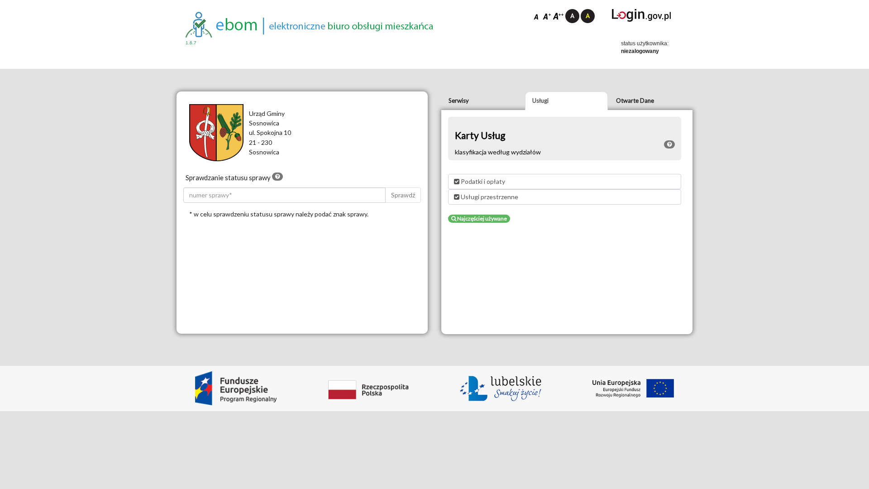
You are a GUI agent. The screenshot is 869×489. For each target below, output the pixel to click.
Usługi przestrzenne (488, 197)
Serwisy (459, 100)
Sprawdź (403, 195)
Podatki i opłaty (482, 181)
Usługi (540, 100)
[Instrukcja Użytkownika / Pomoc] (277, 177)
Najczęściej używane (481, 218)
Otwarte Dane (635, 100)
